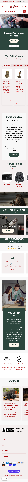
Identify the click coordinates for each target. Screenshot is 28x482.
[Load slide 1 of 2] (13, 46)
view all (14, 61)
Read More (14, 154)
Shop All (14, 40)
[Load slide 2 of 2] (15, 46)
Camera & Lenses (17, 65)
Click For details (22, 1)
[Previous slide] (10, 46)
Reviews (20, 246)
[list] (14, 263)
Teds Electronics (12, 475)
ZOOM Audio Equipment (19, 185)
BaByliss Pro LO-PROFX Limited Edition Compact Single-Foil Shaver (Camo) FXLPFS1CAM (6, 87)
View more (13, 166)
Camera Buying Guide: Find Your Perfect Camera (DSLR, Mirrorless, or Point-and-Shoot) (11, 406)
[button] (2, 6)
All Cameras (7, 184)
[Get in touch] (21, 6)
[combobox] (14, 11)
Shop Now (7, 231)
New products (6, 65)
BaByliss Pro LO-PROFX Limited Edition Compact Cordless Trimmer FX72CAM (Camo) (19, 86)
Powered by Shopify (19, 475)
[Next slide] (17, 46)
